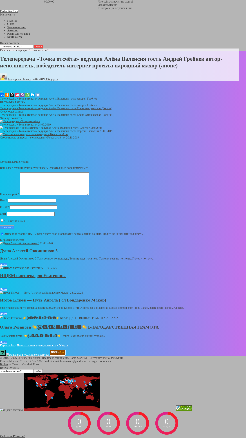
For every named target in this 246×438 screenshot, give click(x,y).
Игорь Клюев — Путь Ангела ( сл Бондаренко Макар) (53, 300)
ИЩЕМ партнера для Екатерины (33, 275)
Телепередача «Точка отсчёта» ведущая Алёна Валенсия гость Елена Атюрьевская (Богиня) (56, 108)
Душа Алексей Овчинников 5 (29, 250)
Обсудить (51, 79)
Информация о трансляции (115, 8)
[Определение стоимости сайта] (184, 409)
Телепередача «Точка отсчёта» (18, 124)
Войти (4, 364)
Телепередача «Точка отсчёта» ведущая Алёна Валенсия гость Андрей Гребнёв (48, 98)
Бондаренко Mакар (19, 79)
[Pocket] (17, 95)
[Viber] (22, 95)
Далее (3, 264)
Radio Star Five (9, 11)
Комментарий (9, 194)
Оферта (63, 345)
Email (4, 207)
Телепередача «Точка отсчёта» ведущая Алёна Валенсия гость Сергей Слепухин (49, 131)
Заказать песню (107, 4)
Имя (3, 200)
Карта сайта (7, 345)
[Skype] (32, 95)
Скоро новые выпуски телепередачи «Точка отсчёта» (32, 137)
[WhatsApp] (27, 95)
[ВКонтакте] (2, 95)
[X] (12, 95)
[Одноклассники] (7, 95)
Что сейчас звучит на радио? (115, 1)
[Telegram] (37, 95)
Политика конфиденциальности (122, 233)
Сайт (3, 213)
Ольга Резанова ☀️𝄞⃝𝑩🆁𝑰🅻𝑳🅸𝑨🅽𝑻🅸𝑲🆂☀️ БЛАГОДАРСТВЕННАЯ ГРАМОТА (79, 327)
